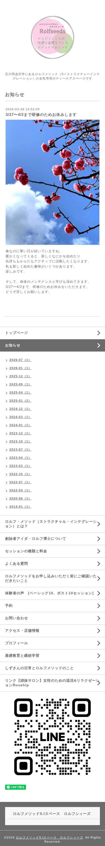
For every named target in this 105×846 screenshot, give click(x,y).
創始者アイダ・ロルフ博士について (35, 538)
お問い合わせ (16, 618)
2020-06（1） (20, 498)
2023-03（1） (20, 466)
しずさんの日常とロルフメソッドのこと (39, 668)
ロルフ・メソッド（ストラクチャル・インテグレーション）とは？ (51, 523)
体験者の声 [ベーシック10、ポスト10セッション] (49, 593)
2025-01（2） (20, 400)
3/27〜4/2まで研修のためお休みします (41, 114)
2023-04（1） (20, 458)
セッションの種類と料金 (26, 551)
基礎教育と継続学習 (22, 655)
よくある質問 (16, 563)
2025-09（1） (20, 384)
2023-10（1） (20, 441)
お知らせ (12, 345)
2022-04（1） (20, 490)
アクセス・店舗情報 (22, 630)
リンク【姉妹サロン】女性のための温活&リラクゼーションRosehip (52, 682)
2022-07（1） (20, 482)
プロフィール (16, 643)
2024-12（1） (20, 409)
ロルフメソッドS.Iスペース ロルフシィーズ (49, 837)
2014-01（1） (20, 506)
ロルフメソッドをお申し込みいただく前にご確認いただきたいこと (51, 578)
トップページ (16, 333)
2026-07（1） (20, 360)
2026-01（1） (20, 368)
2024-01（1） (20, 425)
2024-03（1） (20, 417)
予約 (9, 605)
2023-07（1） (20, 449)
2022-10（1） (20, 474)
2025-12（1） (20, 376)
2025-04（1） (20, 392)
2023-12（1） (20, 433)
